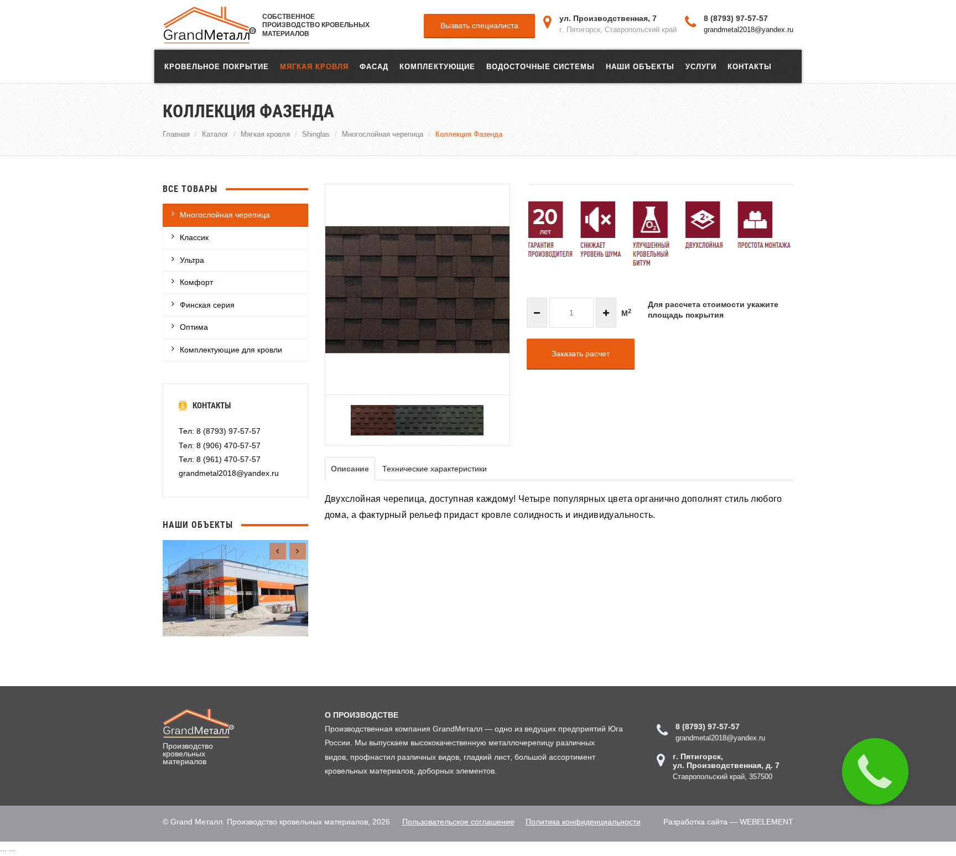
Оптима (194, 327)
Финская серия (207, 304)
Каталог (215, 133)
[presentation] (277, 551)
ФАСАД (374, 66)
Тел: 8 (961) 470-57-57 (220, 459)
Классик (194, 237)
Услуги (700, 66)
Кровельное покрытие (216, 66)
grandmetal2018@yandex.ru (748, 29)
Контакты (750, 66)
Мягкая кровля (314, 66)
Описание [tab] (350, 468)
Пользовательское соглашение (458, 821)
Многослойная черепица (382, 133)
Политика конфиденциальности (583, 821)
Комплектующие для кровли (231, 349)
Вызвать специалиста (479, 25)
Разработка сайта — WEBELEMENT (728, 821)
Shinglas (316, 133)
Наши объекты (640, 66)
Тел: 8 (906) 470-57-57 (220, 445)
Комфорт (196, 282)
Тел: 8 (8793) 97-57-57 (220, 431)
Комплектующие (437, 66)
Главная (176, 133)
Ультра (192, 260)
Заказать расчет (581, 353)
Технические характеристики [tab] (434, 468)
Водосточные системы (540, 66)
